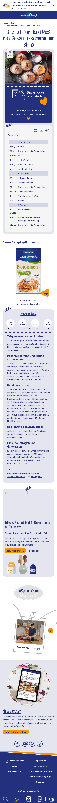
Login (14, 765)
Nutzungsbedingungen (40, 771)
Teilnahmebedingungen (40, 776)
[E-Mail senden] (41, 130)
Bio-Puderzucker (28, 300)
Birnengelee (36, 476)
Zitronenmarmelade (16, 476)
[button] (28, 95)
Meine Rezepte (16, 760)
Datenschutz (40, 765)
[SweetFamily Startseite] (28, 15)
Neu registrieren (15, 550)
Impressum (40, 760)
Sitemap (40, 781)
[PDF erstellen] (47, 130)
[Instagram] (40, 744)
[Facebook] (17, 744)
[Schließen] (53, 5)
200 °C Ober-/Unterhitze (33, 389)
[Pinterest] (32, 744)
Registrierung (14, 771)
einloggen (15, 533)
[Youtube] (25, 744)
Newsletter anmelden (32, 2)
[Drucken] (35, 130)
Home (5, 23)
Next (51, 631)
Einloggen (34, 550)
